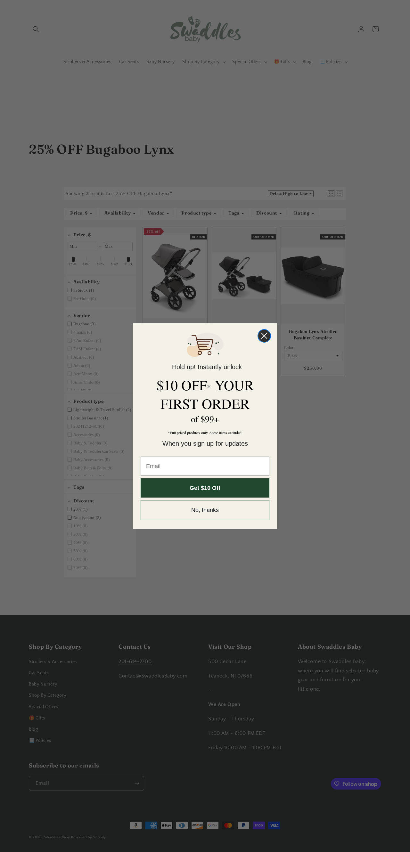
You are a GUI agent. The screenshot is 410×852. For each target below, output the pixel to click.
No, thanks (205, 510)
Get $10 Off (205, 488)
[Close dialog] (264, 335)
